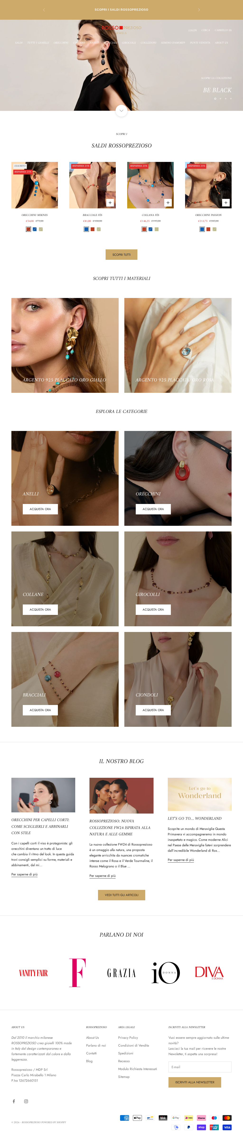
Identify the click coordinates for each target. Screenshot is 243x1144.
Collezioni (148, 43)
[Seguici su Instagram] (26, 1101)
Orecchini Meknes (35, 215)
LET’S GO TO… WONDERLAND (195, 818)
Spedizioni (125, 1053)
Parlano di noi (96, 1045)
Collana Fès (150, 215)
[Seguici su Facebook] (13, 1101)
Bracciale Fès (92, 215)
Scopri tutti (121, 254)
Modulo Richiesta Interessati (137, 1068)
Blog (89, 1061)
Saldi (19, 43)
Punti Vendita (200, 43)
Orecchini (61, 43)
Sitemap (124, 1076)
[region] (121, 65)
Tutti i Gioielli (38, 43)
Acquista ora (40, 509)
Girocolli (129, 43)
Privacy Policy (128, 1037)
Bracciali (110, 43)
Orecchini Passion (208, 215)
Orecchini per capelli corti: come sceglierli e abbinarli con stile (40, 827)
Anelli (94, 43)
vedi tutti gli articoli (121, 895)
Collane (79, 43)
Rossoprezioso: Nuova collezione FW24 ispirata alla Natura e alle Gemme (119, 828)
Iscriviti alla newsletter (194, 1082)
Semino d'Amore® (173, 43)
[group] (121, 65)
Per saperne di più (24, 874)
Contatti (91, 1053)
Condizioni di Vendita (133, 1045)
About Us (221, 43)
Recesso (124, 1061)
